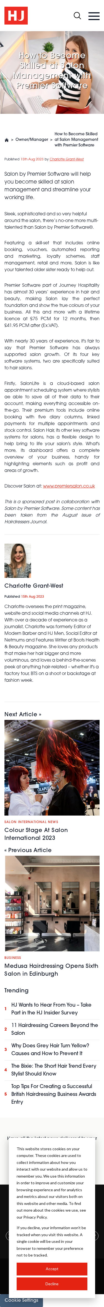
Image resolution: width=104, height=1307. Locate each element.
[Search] (77, 15)
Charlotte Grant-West (67, 159)
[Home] (6, 140)
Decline (52, 1283)
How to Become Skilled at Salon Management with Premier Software (76, 140)
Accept (52, 1268)
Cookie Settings (21, 1300)
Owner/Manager (32, 140)
